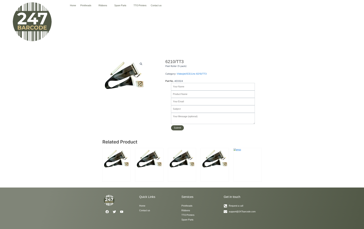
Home (73, 5)
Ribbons (103, 5)
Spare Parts (120, 5)
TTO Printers (140, 5)
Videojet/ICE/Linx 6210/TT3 (192, 73)
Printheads (85, 5)
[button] (87, 5)
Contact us (156, 5)
